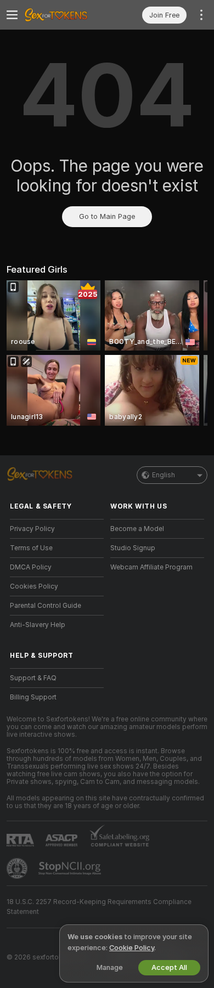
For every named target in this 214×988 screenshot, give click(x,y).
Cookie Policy (131, 948)
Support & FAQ (33, 678)
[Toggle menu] (12, 15)
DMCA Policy (31, 567)
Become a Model (137, 529)
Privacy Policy (32, 529)
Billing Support (33, 697)
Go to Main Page (107, 216)
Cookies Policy (34, 586)
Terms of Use (31, 548)
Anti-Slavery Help (37, 625)
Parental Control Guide (45, 605)
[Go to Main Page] (65, 14)
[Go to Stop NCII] (70, 868)
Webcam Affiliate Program (151, 567)
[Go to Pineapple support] (18, 868)
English (163, 475)
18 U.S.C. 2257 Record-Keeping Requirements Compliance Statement (99, 907)
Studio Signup (132, 548)
